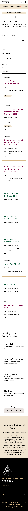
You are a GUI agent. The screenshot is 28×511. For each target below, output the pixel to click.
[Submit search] (25, 35)
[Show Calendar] (26, 6)
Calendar (5, 6)
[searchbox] (13, 35)
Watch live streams (15, 6)
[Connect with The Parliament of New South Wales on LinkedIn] (7, 481)
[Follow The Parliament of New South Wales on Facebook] (2, 481)
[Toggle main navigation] (26, 2)
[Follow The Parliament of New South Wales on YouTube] (12, 481)
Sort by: (4, 67)
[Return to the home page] (9, 2)
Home (9, 12)
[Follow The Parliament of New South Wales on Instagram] (5, 481)
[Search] (21, 2)
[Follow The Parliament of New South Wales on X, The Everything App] (10, 481)
